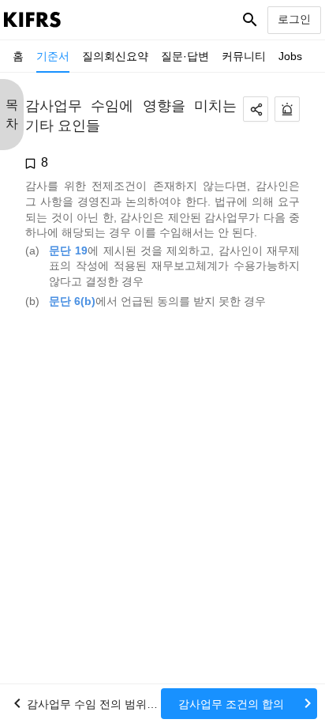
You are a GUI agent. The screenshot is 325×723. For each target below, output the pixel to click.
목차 (12, 114)
